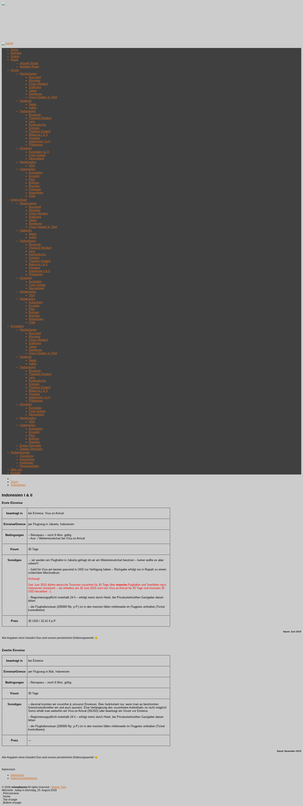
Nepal (32, 104)
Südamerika (27, 169)
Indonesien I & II (39, 141)
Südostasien (28, 111)
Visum (15, 70)
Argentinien (36, 192)
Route (14, 59)
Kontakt (16, 472)
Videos (15, 56)
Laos (32, 121)
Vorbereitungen (20, 452)
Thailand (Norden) (40, 118)
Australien (35, 281)
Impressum (17, 775)
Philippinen (36, 144)
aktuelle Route (29, 63)
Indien (33, 107)
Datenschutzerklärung (24, 778)
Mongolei (34, 80)
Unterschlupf (19, 199)
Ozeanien (26, 148)
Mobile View (58, 787)
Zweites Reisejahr (31, 449)
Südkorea (35, 87)
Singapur (34, 138)
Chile (32, 196)
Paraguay (35, 189)
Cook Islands (37, 155)
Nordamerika (28, 162)
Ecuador (34, 176)
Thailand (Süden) (40, 131)
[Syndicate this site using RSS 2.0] (7, 43)
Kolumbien (35, 172)
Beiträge (16, 53)
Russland (35, 77)
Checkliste (26, 456)
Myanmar (35, 114)
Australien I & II (39, 151)
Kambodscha (37, 124)
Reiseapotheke (29, 466)
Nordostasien (28, 73)
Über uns (16, 469)
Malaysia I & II (38, 134)
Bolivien (34, 182)
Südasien (26, 100)
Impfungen (26, 462)
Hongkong (35, 93)
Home (14, 49)
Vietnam (34, 128)
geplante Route (29, 66)
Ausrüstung (27, 459)
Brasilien (34, 186)
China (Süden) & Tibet (43, 97)
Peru (32, 179)
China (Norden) (38, 83)
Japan (33, 90)
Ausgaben (17, 326)
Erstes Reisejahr (30, 445)
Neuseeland (36, 158)
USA (32, 165)
